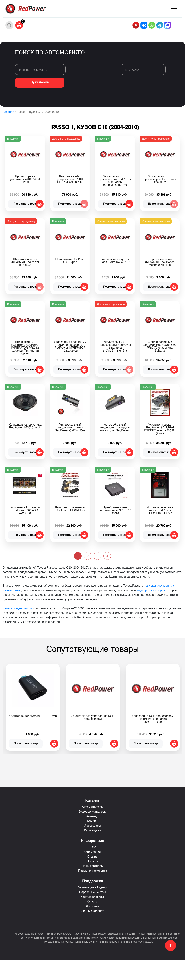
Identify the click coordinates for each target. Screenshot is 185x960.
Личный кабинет (92, 910)
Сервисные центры (92, 892)
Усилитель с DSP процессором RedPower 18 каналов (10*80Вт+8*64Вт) (115, 346)
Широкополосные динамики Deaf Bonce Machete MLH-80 (160, 261)
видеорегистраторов (151, 590)
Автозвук (92, 816)
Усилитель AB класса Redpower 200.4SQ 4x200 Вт (25, 510)
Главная (8, 111)
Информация (92, 840)
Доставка (92, 906)
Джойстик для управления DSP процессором (92, 717)
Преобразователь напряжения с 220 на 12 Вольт (115, 510)
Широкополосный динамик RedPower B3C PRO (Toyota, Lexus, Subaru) (159, 346)
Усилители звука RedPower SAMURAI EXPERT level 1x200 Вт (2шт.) (159, 429)
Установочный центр (92, 887)
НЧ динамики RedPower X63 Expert (70, 260)
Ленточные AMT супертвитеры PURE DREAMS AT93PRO (70, 179)
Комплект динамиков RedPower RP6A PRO (70, 508)
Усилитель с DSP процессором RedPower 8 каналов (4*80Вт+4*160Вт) (115, 180)
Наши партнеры (92, 865)
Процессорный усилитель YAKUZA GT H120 (25, 179)
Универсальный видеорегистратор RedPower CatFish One (70, 427)
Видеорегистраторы (92, 811)
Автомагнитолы (92, 806)
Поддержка (92, 881)
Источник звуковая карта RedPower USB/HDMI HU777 (160, 510)
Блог (92, 847)
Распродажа (92, 830)
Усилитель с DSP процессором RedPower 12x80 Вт (160, 179)
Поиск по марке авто (92, 870)
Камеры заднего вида (17, 608)
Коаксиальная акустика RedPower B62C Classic (25, 426)
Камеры (92, 820)
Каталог (92, 800)
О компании (92, 851)
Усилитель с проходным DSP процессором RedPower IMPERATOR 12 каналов (70, 346)
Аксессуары (92, 825)
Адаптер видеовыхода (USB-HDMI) (33, 715)
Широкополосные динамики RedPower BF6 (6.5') (25, 261)
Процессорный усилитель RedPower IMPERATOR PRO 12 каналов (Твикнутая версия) (25, 347)
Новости (92, 861)
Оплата (92, 901)
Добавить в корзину (40, 204)
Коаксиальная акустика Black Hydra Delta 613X (115, 260)
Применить (40, 82)
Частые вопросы (92, 896)
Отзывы (92, 856)
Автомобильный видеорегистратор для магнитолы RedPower (115, 427)
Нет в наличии (84, 204)
